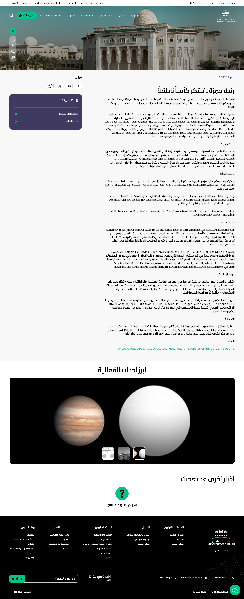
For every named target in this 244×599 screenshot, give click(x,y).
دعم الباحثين (106, 553)
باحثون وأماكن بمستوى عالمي (97, 544)
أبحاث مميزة (106, 539)
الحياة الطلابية (87, 15)
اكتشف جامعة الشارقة (50, 15)
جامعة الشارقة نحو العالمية (92, 3)
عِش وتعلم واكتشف (59, 534)
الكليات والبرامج (138, 15)
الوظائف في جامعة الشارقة (47, 3)
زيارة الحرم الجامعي (226, 3)
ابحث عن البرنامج (177, 534)
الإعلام (109, 557)
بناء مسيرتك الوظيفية (59, 544)
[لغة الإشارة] (12, 46)
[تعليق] (12, 57)
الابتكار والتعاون (104, 548)
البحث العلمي (106, 15)
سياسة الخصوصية (22, 591)
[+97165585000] (12, 52)
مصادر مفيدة (178, 544)
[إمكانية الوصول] (12, 40)
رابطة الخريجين (70, 3)
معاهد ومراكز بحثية (103, 534)
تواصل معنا (27, 3)
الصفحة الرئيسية (68, 114)
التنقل (66, 539)
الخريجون (31, 553)
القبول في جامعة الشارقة (138, 534)
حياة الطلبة (72, 121)
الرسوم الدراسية (142, 539)
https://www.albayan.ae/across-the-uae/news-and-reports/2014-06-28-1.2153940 (176, 349)
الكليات (180, 539)
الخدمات (71, 15)
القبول (122, 15)
